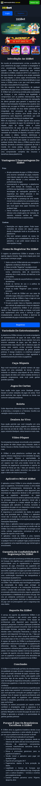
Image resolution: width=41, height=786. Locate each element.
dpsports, (9, 780)
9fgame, (37, 777)
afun (14, 780)
